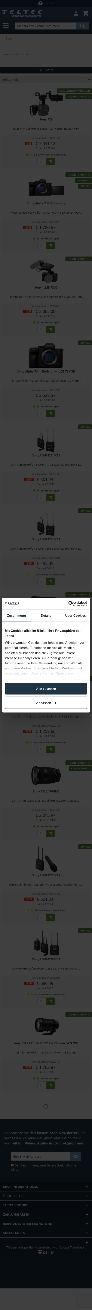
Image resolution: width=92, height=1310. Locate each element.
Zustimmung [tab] (16, 615)
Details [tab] (46, 615)
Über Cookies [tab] (75, 615)
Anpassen (43, 702)
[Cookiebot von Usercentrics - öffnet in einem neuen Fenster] (68, 603)
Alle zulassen (46, 689)
